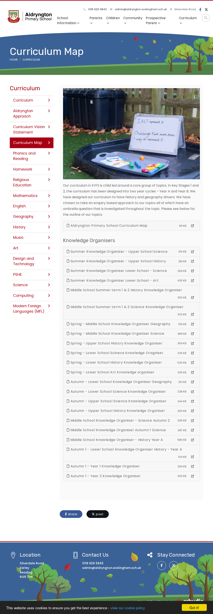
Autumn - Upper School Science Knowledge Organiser (118, 401)
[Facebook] (200, 10)
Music (18, 237)
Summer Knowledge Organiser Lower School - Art (114, 280)
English (19, 206)
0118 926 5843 (97, 9)
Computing (23, 295)
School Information (66, 20)
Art (15, 248)
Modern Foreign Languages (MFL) (29, 308)
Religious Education (22, 182)
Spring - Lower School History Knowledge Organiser (115, 362)
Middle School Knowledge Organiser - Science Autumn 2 (119, 420)
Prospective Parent (156, 20)
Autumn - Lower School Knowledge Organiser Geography (120, 381)
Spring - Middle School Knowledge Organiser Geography (120, 324)
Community (132, 18)
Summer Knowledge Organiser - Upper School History (117, 261)
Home (14, 59)
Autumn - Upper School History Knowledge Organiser (117, 410)
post (99, 514)
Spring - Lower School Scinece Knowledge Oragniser (116, 352)
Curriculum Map (27, 142)
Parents (95, 18)
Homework (22, 169)
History (19, 227)
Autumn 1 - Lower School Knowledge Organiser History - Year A (125, 449)
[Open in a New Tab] (192, 226)
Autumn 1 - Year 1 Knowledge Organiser (104, 466)
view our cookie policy (127, 607)
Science (20, 284)
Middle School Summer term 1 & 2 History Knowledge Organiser (125, 290)
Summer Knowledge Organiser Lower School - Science (118, 270)
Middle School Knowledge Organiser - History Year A (116, 439)
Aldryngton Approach (23, 113)
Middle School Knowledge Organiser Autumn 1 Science (117, 430)
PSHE (17, 274)
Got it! (194, 607)
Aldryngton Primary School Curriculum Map (108, 225)
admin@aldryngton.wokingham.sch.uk (140, 9)
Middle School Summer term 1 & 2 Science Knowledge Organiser (126, 307)
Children (113, 18)
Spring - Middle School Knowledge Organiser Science (116, 333)
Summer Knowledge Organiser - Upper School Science (118, 251)
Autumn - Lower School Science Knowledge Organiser (117, 391)
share (72, 514)
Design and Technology (23, 261)
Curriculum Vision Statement (29, 129)
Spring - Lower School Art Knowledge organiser (112, 372)
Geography (23, 216)
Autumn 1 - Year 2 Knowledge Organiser (105, 476)
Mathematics (25, 195)
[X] (206, 10)
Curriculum (188, 18)
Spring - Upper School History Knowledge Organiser (116, 343)
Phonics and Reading (24, 156)
